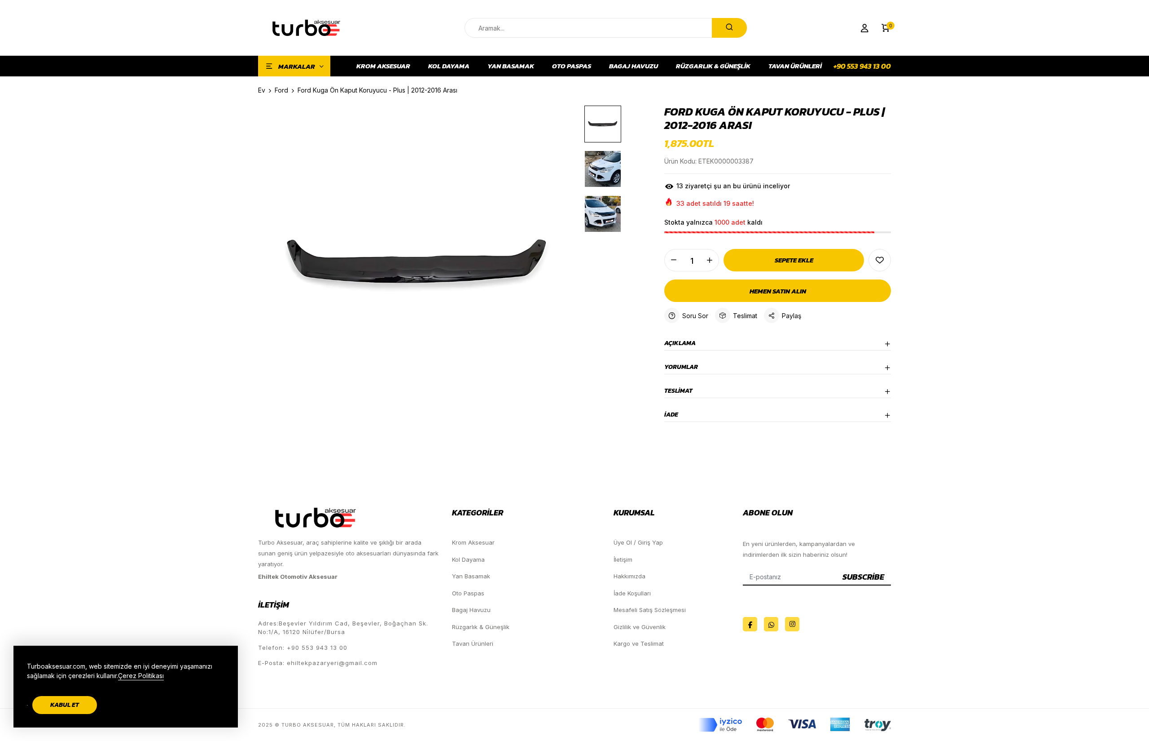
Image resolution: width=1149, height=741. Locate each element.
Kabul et (64, 705)
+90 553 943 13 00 (862, 66)
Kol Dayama (448, 66)
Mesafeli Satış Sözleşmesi (650, 609)
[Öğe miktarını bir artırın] (710, 260)
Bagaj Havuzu (633, 66)
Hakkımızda (629, 576)
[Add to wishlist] (879, 260)
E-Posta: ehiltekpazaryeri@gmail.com (317, 662)
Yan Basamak (510, 66)
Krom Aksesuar (383, 66)
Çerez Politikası (141, 675)
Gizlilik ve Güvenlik (640, 626)
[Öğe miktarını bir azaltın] (674, 260)
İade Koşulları (632, 593)
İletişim (623, 559)
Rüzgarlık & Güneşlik (713, 66)
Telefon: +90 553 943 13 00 (302, 647)
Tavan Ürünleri (795, 66)
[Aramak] (729, 28)
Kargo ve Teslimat (639, 643)
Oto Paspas (571, 66)
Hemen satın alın (778, 291)
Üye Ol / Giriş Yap (638, 542)
